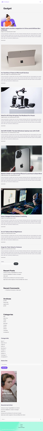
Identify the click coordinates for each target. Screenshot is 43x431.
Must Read (6, 175)
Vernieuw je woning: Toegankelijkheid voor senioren (12, 272)
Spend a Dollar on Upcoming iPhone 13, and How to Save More (21, 173)
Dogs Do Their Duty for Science (11, 247)
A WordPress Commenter (10, 290)
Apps (4, 316)
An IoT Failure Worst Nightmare (11, 232)
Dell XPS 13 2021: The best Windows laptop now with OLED (20, 131)
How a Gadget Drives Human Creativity (14, 216)
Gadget (2, 31)
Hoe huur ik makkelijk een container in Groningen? (12, 274)
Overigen (5, 325)
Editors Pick (3, 74)
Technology (5, 330)
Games (4, 321)
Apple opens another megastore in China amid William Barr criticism (15, 279)
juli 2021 (4, 305)
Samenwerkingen (21, 427)
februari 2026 (5, 302)
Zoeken (2, 261)
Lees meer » (3, 40)
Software (5, 328)
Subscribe (4, 367)
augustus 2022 (6, 304)
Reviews (5, 117)
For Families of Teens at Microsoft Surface (15, 73)
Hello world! (5, 276)
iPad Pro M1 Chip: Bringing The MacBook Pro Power (18, 115)
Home (21, 424)
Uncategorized (6, 332)
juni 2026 (5, 300)
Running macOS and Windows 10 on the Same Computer (13, 277)
